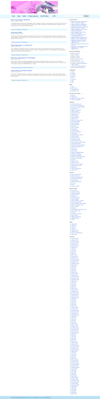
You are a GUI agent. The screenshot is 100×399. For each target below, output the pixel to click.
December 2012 (75, 310)
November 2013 (75, 294)
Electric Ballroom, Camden (77, 200)
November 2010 (75, 347)
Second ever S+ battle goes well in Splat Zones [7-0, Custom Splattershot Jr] (79, 47)
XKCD (72, 184)
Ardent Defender (75, 111)
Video (72, 80)
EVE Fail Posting (75, 124)
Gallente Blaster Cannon (77, 134)
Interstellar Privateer (76, 143)
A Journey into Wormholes (77, 105)
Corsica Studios (75, 199)
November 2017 (75, 243)
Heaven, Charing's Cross (77, 205)
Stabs (72, 66)
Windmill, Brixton (75, 218)
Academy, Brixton (75, 191)
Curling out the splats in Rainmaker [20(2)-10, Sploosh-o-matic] (79, 27)
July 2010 (73, 352)
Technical (73, 79)
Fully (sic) (73, 227)
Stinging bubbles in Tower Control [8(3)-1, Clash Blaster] (79, 30)
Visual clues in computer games (21, 70)
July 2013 (73, 300)
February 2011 (74, 342)
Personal (22, 67)
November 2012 (75, 311)
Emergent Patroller (75, 121)
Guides (24, 16)
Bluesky (73, 95)
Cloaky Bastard (75, 115)
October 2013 (74, 295)
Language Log (74, 229)
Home (13, 16)
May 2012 (73, 320)
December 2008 (75, 380)
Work (72, 82)
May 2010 (73, 355)
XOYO (72, 219)
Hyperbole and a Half (76, 178)
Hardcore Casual (75, 137)
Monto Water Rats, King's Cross (79, 209)
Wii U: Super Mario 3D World (20, 20)
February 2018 (74, 238)
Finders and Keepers (76, 131)
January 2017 (74, 257)
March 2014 (74, 288)
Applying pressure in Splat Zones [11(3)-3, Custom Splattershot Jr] (79, 38)
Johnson (73, 228)
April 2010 (73, 357)
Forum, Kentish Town (76, 202)
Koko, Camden (74, 206)
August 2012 (74, 316)
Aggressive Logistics (76, 110)
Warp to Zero (74, 169)
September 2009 (75, 367)
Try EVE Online (44, 16)
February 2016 (74, 273)
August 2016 (74, 265)
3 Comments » (24, 42)
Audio (72, 71)
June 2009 (73, 371)
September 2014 (75, 279)
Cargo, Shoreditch (75, 197)
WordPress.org (75, 90)
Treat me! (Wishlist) (76, 99)
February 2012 (74, 325)
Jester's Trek (74, 148)
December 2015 (75, 276)
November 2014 (75, 278)
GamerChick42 (75, 136)
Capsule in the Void (75, 112)
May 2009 (73, 373)
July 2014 (73, 282)
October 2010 (74, 348)
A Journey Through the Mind (78, 107)
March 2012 (74, 323)
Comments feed (75, 89)
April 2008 (73, 392)
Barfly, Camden (75, 194)
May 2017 (73, 251)
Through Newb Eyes (76, 168)
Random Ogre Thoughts (77, 164)
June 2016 (73, 268)
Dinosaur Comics (75, 175)
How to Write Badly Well (77, 177)
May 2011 (73, 338)
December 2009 (75, 363)
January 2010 (74, 361)
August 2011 (74, 333)
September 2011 (75, 332)
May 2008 (73, 390)
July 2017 (73, 248)
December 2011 (75, 327)
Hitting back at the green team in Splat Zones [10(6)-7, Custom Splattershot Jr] (79, 41)
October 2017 (74, 244)
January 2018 (74, 240)
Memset (42, 397)
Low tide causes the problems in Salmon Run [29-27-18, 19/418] (79, 25)
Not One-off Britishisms (76, 232)
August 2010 (74, 351)
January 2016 (74, 275)
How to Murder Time (76, 140)
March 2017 (74, 254)
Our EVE (73, 159)
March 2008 (74, 393)
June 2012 (73, 319)
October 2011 (74, 330)
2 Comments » (24, 29)
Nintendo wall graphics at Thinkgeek (23, 58)
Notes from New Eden (76, 158)
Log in (72, 86)
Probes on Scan (75, 162)
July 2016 (73, 266)
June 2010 (73, 354)
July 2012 (73, 317)
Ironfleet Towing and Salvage (78, 145)
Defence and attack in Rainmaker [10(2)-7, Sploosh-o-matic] (79, 22)
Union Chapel (74, 215)
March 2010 (74, 358)
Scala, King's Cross (76, 210)
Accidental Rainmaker (81, 66)
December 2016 (75, 259)
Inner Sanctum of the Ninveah (78, 142)
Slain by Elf (73, 96)
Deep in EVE (74, 118)
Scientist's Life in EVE (76, 165)
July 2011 (73, 335)
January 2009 (74, 379)
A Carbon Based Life (76, 104)
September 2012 (75, 314)
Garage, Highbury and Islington (78, 203)
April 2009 (73, 374)
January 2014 (74, 291)
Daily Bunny (74, 224)
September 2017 (75, 246)
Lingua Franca (74, 231)
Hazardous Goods (75, 139)
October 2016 (74, 262)
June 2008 (73, 389)
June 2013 (73, 301)
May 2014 (73, 285)
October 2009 (74, 366)
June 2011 (73, 336)
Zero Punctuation (75, 186)
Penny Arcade (74, 180)
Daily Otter (73, 225)
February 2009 (74, 377)
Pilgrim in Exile (74, 161)
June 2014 (73, 284)
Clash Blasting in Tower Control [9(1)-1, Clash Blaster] (78, 33)
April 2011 (73, 339)
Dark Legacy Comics (76, 174)
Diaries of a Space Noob (77, 120)
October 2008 (74, 383)
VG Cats (73, 183)
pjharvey (73, 53)
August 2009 (74, 368)
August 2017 (74, 247)
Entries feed (74, 88)
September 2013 (75, 297)
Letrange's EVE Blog (76, 153)
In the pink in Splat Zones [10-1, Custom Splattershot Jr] (78, 35)
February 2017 (74, 256)
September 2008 (75, 385)
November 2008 (75, 382)
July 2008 (73, 387)
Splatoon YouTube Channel (77, 98)
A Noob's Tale (74, 108)
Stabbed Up (74, 167)
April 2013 (73, 304)
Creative (73, 73)
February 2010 (74, 360)
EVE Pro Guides (75, 127)
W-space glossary (33, 16)
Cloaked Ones (74, 114)
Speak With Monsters (76, 181)
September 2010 (75, 349)
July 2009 (73, 370)
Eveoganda (74, 129)
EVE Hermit (74, 126)
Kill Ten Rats (74, 150)
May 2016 (73, 269)
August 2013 (74, 298)
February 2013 (74, 307)
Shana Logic (74, 234)
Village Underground (76, 216)
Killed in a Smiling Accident (77, 152)
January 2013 (74, 308)
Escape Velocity (75, 123)
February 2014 (74, 289)
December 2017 (75, 241)
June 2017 (73, 250)
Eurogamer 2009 (16, 32)
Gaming (18, 29)
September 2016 (75, 263)
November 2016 (75, 260)
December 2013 (75, 292)
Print (72, 77)
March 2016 (74, 272)
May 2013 (73, 303)
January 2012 (74, 326)
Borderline (73, 196)
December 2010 (75, 345)
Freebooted (74, 133)
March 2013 (74, 306)
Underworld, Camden (76, 213)
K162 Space (74, 149)
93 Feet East (74, 190)
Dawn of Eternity (75, 117)
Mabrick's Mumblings (76, 155)
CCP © (54, 16)
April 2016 (73, 270)
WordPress (29, 397)
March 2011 (74, 341)
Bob (50, 397)
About (19, 16)
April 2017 (73, 253)
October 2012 (74, 313)
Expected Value (75, 130)
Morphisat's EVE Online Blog (78, 156)
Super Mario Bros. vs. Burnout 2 (21, 45)
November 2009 (75, 364)
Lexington (73, 208)
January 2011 (74, 344)
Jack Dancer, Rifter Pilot (77, 146)
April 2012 (73, 322)
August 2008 (74, 386)
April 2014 (73, 287)
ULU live (73, 212)
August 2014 (74, 281)
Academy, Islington (75, 193)
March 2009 (74, 376)
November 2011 (75, 329)
